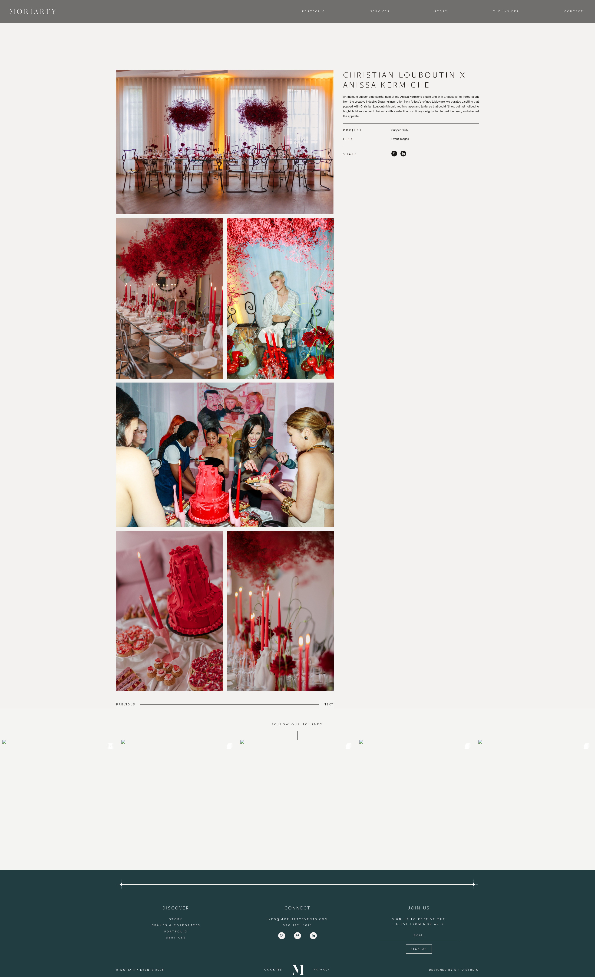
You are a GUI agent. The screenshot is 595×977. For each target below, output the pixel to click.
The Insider (506, 11)
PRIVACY (322, 969)
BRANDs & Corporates (176, 925)
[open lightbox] (225, 142)
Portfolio (314, 11)
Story (441, 11)
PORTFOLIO (176, 931)
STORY (176, 919)
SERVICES (176, 937)
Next (329, 704)
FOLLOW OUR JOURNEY (297, 724)
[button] (315, 11)
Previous (125, 704)
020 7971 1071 (297, 925)
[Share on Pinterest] (394, 155)
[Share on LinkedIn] (403, 155)
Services (380, 11)
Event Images (400, 139)
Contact (573, 11)
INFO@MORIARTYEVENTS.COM (297, 919)
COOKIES (273, 969)
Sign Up (419, 949)
